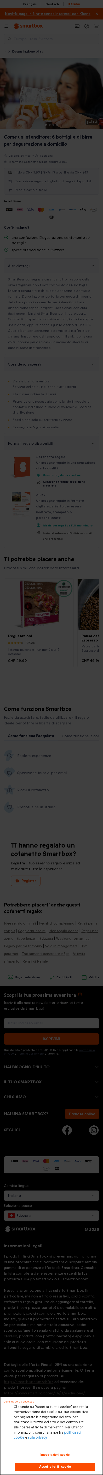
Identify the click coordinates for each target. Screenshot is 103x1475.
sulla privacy (37, 1437)
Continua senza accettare (19, 1401)
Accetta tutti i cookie (55, 1467)
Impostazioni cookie (54, 1455)
